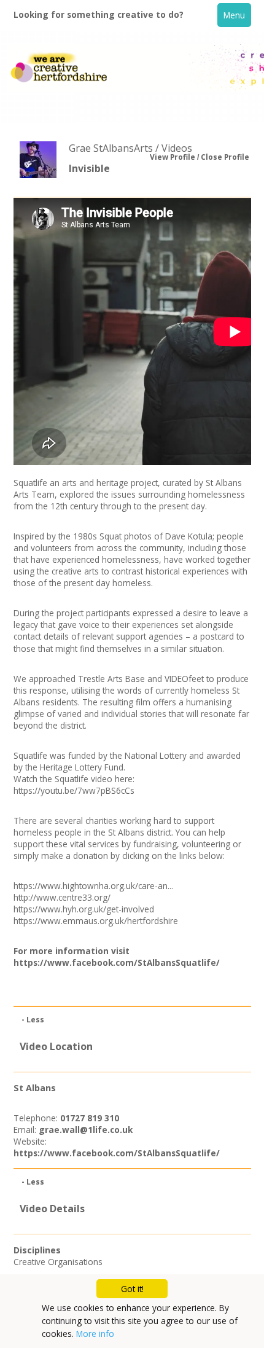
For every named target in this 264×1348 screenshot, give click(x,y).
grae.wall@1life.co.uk (86, 1129)
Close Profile (225, 157)
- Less (32, 1019)
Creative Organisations (58, 1262)
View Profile (172, 157)
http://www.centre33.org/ (62, 897)
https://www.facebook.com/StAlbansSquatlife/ (117, 962)
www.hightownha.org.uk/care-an (104, 885)
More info (95, 1333)
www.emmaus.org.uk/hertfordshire (109, 921)
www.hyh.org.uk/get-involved (97, 909)
